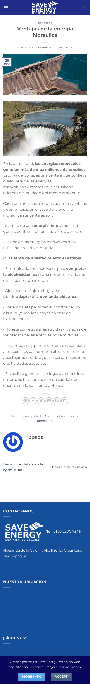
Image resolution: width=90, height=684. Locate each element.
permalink (44, 420)
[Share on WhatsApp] (25, 400)
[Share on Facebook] (33, 400)
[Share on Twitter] (41, 400)
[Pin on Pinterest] (57, 400)
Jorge (67, 47)
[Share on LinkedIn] (64, 400)
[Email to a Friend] (49, 400)
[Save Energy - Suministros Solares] (45, 7)
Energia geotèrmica (69, 467)
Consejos (45, 22)
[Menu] (6, 7)
